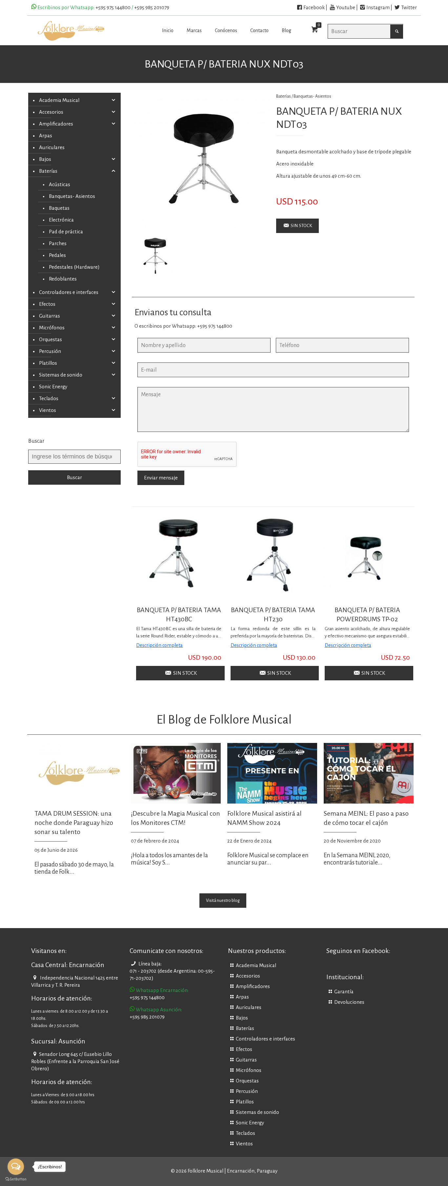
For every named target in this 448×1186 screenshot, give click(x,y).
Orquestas (50, 339)
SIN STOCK (301, 225)
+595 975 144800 (113, 7)
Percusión (50, 351)
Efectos (47, 304)
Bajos (45, 159)
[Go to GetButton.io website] (15, 1179)
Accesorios (51, 112)
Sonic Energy (53, 386)
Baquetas (59, 208)
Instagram (378, 7)
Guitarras (49, 316)
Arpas (45, 135)
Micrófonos (52, 327)
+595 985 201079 (151, 7)
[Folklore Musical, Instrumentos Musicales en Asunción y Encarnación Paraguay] (71, 30)
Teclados (48, 398)
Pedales (57, 255)
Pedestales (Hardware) (74, 267)
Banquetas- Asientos (312, 96)
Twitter (409, 7)
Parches (58, 243)
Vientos (47, 410)
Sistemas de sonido (60, 375)
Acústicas (59, 184)
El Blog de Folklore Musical (224, 719)
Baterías (48, 171)
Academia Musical (59, 100)
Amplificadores (56, 123)
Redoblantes (63, 279)
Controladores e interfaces (68, 292)
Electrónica (61, 220)
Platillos (48, 363)
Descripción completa (159, 645)
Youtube (345, 7)
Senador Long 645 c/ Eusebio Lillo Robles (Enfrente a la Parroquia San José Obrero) (75, 1061)
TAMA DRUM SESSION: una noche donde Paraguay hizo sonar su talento (73, 822)
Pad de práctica (66, 231)
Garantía (344, 991)
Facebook (314, 7)
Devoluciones (349, 1002)
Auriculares (52, 147)
